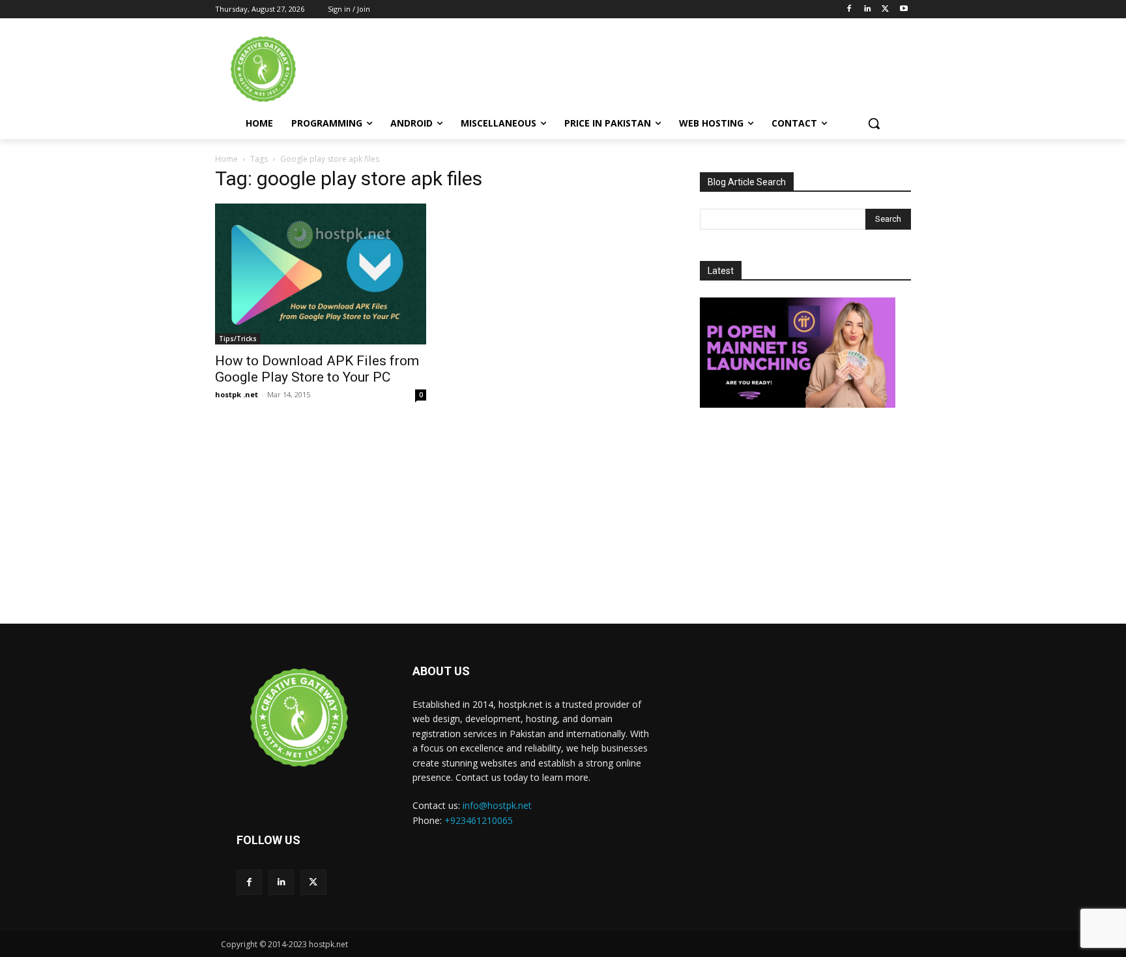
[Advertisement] (673, 67)
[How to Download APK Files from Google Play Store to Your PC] (320, 274)
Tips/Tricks (238, 338)
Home (226, 158)
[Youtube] (903, 9)
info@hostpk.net (497, 805)
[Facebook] (849, 9)
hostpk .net (236, 394)
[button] (873, 123)
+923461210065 (478, 820)
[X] (885, 9)
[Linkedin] (867, 9)
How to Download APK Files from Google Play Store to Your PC (317, 369)
